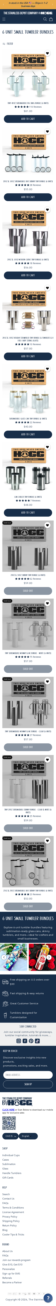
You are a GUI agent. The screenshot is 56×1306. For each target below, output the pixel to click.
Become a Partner (12, 1282)
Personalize (8, 1269)
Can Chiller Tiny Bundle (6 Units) (28, 497)
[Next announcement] (52, 4)
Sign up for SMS (11, 1273)
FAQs (5, 1203)
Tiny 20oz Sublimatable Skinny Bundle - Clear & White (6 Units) (28, 811)
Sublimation (9, 1164)
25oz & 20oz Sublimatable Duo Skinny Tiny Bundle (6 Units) (28, 891)
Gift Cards (7, 1177)
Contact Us (8, 1198)
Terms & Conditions (13, 1207)
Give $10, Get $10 (12, 1264)
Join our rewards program (16, 1260)
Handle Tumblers (11, 1173)
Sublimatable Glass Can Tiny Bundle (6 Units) (28, 419)
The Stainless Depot (41, 1299)
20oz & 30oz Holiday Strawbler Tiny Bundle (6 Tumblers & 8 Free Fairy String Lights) (28, 339)
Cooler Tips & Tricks (13, 1234)
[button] (3, 19)
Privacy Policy (9, 1216)
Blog (4, 1230)
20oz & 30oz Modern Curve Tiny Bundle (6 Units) (28, 260)
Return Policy (9, 1225)
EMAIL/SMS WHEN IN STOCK (28, 546)
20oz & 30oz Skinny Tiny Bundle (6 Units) (28, 575)
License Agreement (13, 1212)
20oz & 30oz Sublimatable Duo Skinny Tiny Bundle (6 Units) (28, 181)
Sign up (28, 1084)
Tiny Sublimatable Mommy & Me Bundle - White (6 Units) (28, 653)
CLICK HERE (8, 1109)
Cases (5, 1160)
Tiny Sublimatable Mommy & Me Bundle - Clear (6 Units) (28, 731)
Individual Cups (11, 1155)
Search (6, 1194)
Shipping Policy (11, 1221)
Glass (5, 1168)
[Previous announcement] (3, 4)
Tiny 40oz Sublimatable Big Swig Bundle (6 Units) (28, 103)
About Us (7, 1251)
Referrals (7, 1278)
